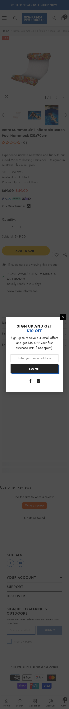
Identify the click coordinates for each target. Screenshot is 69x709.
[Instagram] (38, 381)
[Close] (63, 317)
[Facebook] (30, 381)
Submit (34, 369)
